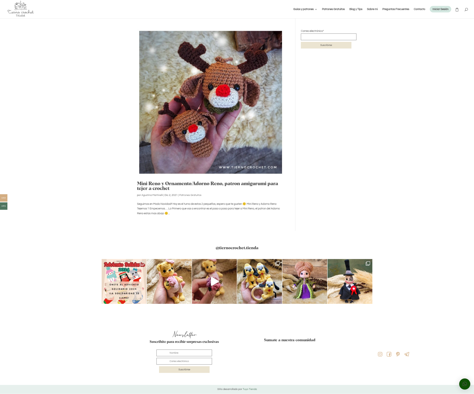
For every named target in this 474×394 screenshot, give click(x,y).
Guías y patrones (303, 9)
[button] (464, 384)
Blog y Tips (355, 9)
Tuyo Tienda (250, 389)
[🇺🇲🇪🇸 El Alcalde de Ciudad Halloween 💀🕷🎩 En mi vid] (350, 281)
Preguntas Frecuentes (395, 9)
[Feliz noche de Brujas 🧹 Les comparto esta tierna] (304, 281)
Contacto (419, 9)
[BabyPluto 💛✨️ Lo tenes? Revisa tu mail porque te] (259, 281)
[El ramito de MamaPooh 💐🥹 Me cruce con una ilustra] (169, 281)
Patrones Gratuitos (333, 9)
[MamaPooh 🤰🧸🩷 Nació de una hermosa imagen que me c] (214, 281)
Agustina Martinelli (152, 195)
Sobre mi (372, 9)
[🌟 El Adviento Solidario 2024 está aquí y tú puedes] (124, 281)
